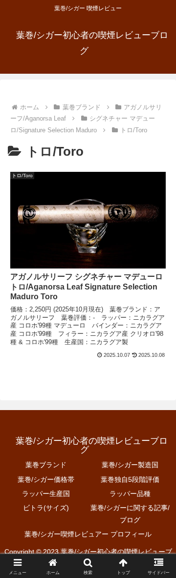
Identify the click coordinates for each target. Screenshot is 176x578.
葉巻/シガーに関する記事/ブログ (130, 514)
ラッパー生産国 (46, 493)
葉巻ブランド (45, 465)
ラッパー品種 (130, 493)
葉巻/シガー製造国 (130, 465)
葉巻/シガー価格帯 (46, 479)
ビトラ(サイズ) (46, 508)
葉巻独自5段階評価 (130, 479)
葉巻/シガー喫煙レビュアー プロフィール (88, 534)
